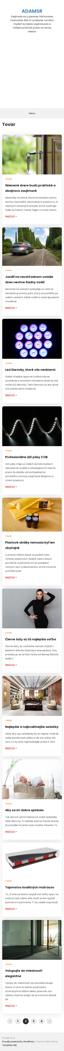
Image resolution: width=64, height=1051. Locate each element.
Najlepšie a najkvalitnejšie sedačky (31, 727)
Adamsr (32, 11)
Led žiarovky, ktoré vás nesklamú (30, 370)
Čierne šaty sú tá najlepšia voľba (30, 639)
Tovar (8, 179)
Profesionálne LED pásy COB (26, 457)
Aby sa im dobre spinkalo (24, 810)
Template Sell (9, 1045)
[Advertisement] (32, 74)
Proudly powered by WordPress (18, 1041)
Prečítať (10, 216)
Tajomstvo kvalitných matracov (29, 887)
